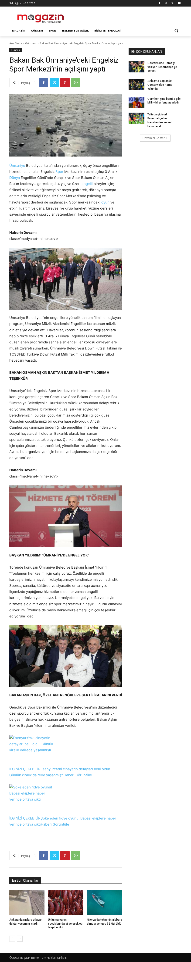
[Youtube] (179, 3)
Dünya (14, 177)
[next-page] (20, 939)
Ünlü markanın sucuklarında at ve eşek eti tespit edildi (65, 923)
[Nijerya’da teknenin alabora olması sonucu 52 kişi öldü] (104, 902)
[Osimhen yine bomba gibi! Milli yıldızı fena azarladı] (136, 102)
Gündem (31, 43)
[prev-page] (12, 939)
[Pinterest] (65, 82)
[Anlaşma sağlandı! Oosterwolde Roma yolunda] (136, 84)
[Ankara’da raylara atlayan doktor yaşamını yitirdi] (26, 902)
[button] (176, 30)
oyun (105, 202)
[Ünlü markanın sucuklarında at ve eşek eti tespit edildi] (65, 902)
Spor (59, 171)
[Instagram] (166, 3)
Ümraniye (17, 165)
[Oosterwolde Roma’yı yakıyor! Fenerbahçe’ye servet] (136, 66)
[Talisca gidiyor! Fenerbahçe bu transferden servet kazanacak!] (136, 118)
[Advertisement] (127, 17)
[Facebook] (159, 3)
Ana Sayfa (15, 43)
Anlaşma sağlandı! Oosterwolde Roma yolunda (159, 84)
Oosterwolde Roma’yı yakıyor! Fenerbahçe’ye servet (162, 67)
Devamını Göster (154, 138)
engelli (87, 184)
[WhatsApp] (75, 82)
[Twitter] (172, 3)
